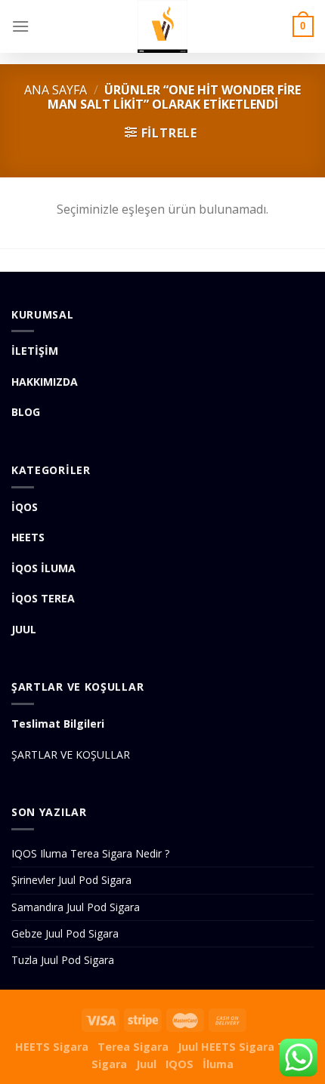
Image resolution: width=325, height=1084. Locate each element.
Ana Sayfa (55, 90)
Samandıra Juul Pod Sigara (75, 907)
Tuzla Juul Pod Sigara (62, 960)
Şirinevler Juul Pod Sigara (71, 880)
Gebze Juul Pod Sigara (65, 933)
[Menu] (20, 26)
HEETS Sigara (51, 1046)
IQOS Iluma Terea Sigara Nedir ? (90, 853)
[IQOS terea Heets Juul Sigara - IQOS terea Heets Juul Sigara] (162, 26)
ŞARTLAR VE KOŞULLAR (70, 754)
